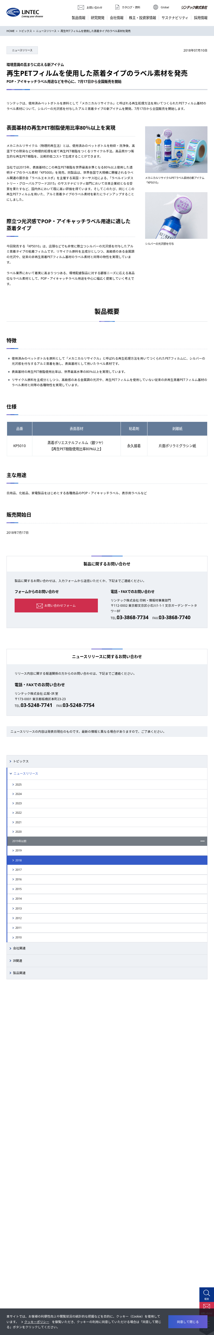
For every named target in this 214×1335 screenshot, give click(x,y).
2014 (18, 898)
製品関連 (19, 973)
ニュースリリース (46, 31)
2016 (18, 879)
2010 (18, 937)
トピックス (25, 31)
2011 (18, 928)
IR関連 (17, 960)
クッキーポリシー (36, 1322)
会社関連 (19, 948)
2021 (18, 822)
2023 (18, 803)
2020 (18, 831)
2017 (18, 870)
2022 (18, 812)
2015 (18, 889)
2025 (18, 784)
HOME (11, 31)
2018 (18, 860)
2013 (18, 908)
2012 (18, 918)
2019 (18, 850)
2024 (18, 794)
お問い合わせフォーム (60, 605)
